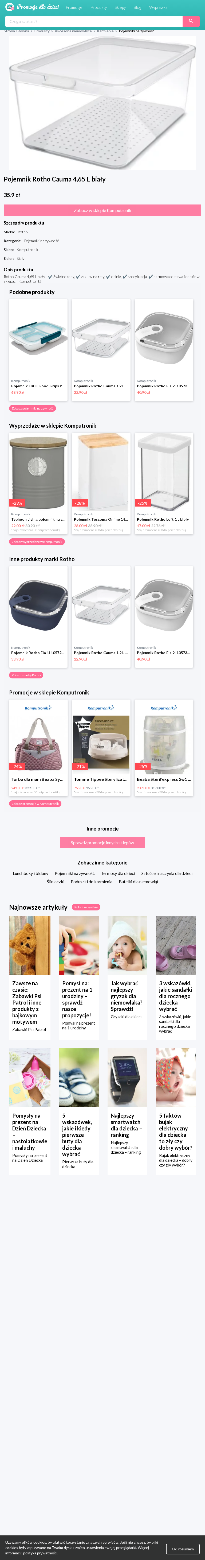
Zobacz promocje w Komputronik (35, 804)
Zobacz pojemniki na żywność (32, 408)
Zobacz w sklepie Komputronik (102, 210)
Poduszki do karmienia (91, 881)
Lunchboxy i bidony (30, 873)
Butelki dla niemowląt (139, 881)
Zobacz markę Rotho (26, 675)
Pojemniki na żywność (74, 873)
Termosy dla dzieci (118, 873)
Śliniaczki (55, 881)
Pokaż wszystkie (86, 907)
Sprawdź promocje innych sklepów (102, 842)
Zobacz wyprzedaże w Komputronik (37, 542)
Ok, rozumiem (183, 1549)
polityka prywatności (40, 1553)
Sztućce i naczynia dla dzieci (166, 873)
